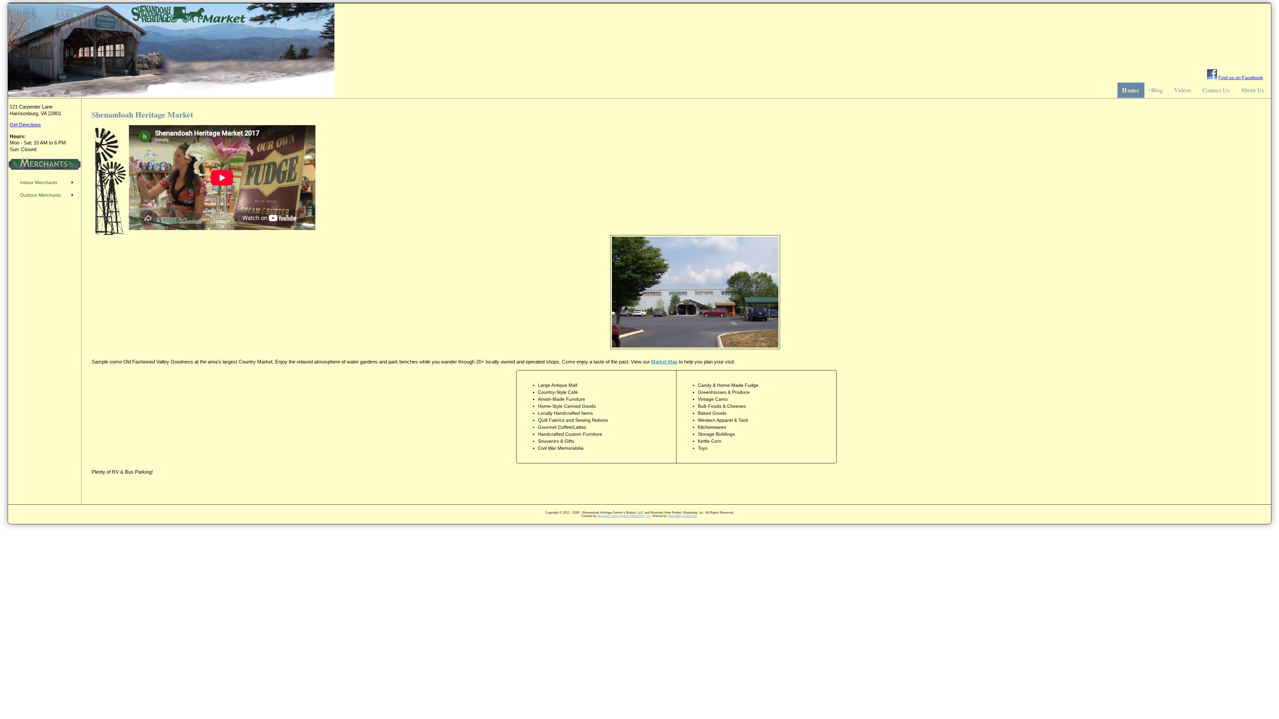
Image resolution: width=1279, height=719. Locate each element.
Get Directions (25, 124)
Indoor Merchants (38, 182)
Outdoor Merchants (40, 195)
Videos (1182, 90)
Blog (1157, 90)
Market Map (664, 361)
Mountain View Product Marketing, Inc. (624, 502)
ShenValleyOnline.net (682, 502)
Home (1131, 90)
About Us (1252, 90)
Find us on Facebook (1240, 77)
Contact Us (1215, 90)
